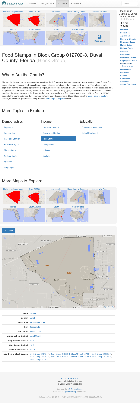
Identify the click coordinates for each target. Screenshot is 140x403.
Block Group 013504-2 (81, 356)
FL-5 (32, 340)
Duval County (35, 335)
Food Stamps (49, 138)
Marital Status (10, 150)
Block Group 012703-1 (81, 353)
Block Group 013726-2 (101, 356)
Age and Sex (9, 133)
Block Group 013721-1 (39, 353)
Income (61, 3)
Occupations (48, 144)
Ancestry (8, 161)
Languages (9, 167)
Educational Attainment (92, 127)
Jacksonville (35, 326)
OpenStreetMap (70, 391)
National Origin (10, 156)
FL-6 (32, 344)
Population (8, 127)
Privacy (76, 378)
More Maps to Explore (55, 98)
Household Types (11, 144)
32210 (32, 331)
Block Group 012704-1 (39, 356)
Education (75, 3)
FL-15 (32, 349)
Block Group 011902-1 (60, 353)
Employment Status (51, 133)
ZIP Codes (8, 230)
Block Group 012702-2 (39, 359)
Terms (69, 378)
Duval (32, 317)
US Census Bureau (75, 389)
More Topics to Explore (98, 95)
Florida (33, 313)
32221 (39, 331)
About (63, 378)
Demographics (46, 3)
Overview (32, 3)
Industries (47, 150)
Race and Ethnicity (12, 138)
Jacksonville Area (37, 322)
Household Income (51, 127)
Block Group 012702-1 (101, 353)
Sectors (46, 156)
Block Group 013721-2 (60, 356)
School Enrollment (90, 133)
